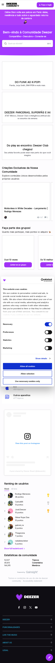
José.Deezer (20, 509)
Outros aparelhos (21, 395)
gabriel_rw (19, 525)
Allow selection (27, 374)
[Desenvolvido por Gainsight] (27, 573)
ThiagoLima (20, 533)
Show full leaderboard (13, 548)
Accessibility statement (32, 581)
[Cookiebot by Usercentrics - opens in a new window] (41, 280)
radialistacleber (21, 541)
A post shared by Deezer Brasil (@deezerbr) (27, 471)
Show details (41, 358)
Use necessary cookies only (27, 381)
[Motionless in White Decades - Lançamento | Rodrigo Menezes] (26, 201)
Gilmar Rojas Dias (22, 517)
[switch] (48, 332)
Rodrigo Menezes (22, 494)
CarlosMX (19, 502)
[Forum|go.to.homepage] (12, 5)
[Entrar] (4, 43)
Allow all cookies (27, 366)
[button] (49, 657)
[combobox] (27, 43)
